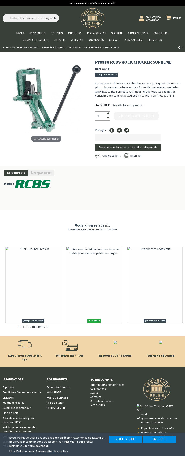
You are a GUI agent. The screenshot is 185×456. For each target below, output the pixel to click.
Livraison (8, 397)
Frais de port (10, 413)
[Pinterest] (126, 130)
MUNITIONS (54, 392)
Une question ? (111, 155)
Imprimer (136, 155)
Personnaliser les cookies (52, 451)
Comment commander (17, 408)
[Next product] (181, 47)
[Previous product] (179, 47)
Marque (9, 183)
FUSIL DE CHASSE (57, 397)
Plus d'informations (22, 451)
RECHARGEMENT (56, 408)
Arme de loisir (55, 402)
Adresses (95, 397)
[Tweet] (119, 130)
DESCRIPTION (16, 173)
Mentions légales (13, 402)
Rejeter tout (125, 439)
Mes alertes (97, 405)
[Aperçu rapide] (58, 253)
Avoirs (94, 393)
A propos (8, 387)
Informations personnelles (107, 384)
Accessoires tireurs (58, 387)
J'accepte (159, 439)
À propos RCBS (41, 173)
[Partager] (111, 130)
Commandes (98, 388)
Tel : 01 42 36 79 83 (152, 422)
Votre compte (101, 379)
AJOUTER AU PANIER (136, 116)
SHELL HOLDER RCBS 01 (33, 327)
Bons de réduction (101, 401)
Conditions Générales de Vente (22, 392)
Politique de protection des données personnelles (20, 429)
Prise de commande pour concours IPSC (18, 420)
